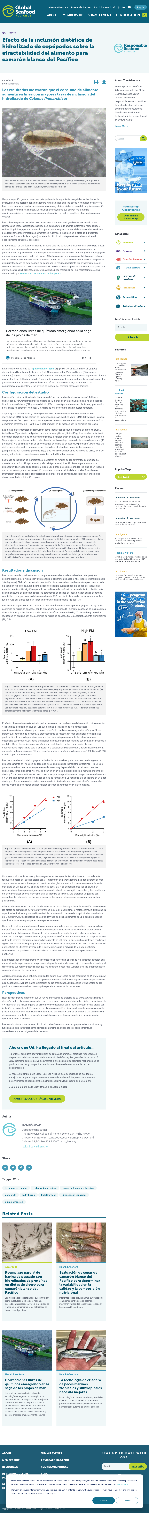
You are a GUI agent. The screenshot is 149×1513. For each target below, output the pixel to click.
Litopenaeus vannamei (74, 1194)
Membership (73, 15)
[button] (96, 82)
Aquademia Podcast (81, 7)
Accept (103, 1500)
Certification (128, 15)
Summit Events (51, 1453)
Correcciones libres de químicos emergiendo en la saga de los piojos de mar (27, 1384)
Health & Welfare (119, 392)
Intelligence (121, 359)
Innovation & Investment (128, 497)
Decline (127, 1500)
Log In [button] (140, 7)
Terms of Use (59, 1509)
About (52, 15)
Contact (105, 7)
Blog (96, 7)
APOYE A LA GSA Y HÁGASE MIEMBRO (37, 1099)
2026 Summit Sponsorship (131, 217)
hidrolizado (28, 1194)
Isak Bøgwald (48, 1194)
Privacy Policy (121, 1484)
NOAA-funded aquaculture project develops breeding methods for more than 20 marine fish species (131, 505)
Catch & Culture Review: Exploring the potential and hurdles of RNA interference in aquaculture (120, 409)
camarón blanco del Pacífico (78, 1187)
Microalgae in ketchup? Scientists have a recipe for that (130, 523)
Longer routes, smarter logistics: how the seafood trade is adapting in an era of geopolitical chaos (120, 445)
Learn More (121, 126)
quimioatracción (14, 1201)
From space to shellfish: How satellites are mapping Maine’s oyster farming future (120, 372)
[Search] (143, 138)
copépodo (10, 1194)
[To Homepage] (18, 11)
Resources (10, 1467)
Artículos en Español (16, 1187)
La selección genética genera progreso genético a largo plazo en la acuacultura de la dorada (130, 577)
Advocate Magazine (58, 7)
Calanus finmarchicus (44, 1187)
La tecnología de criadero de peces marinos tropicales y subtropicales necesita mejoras (80, 1386)
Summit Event (99, 15)
